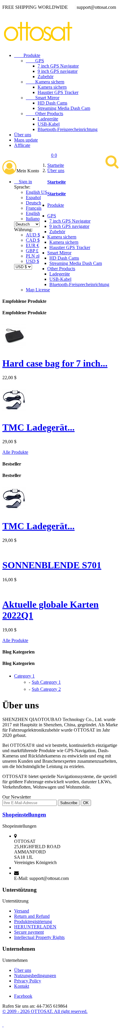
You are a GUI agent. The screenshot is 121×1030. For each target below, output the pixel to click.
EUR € (32, 245)
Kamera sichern (45, 81)
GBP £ (32, 250)
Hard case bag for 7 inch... (54, 363)
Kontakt (21, 986)
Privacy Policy (27, 980)
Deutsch (33, 202)
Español (33, 197)
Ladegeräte (48, 118)
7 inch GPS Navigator (58, 65)
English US (36, 192)
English (33, 213)
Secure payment (29, 932)
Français (33, 208)
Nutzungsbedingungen (35, 975)
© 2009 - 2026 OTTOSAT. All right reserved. (45, 1011)
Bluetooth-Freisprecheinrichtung (68, 129)
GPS (35, 60)
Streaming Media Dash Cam (64, 108)
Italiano (33, 218)
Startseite (56, 181)
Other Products (44, 113)
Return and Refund (32, 916)
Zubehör (45, 76)
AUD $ (33, 234)
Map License (38, 289)
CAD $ (33, 240)
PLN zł (32, 255)
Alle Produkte (15, 452)
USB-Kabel (49, 124)
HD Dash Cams (52, 102)
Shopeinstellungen (24, 814)
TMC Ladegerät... (38, 427)
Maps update (26, 139)
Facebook (23, 996)
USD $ (32, 261)
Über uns (22, 134)
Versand (21, 910)
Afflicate (22, 145)
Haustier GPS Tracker (58, 92)
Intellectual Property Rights (39, 937)
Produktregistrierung (33, 921)
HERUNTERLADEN (35, 926)
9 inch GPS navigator (58, 71)
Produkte (27, 55)
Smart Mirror (42, 97)
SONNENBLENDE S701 (51, 565)
